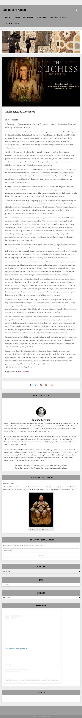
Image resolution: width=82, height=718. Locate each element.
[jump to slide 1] (37, 50)
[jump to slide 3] (41, 50)
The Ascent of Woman (59, 17)
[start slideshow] (34, 50)
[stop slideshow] (47, 50)
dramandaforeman (33, 680)
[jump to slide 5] (45, 50)
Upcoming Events (12, 24)
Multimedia (28, 17)
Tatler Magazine (23, 371)
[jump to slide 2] (39, 50)
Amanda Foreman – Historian (15, 680)
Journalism (42, 17)
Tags (41, 580)
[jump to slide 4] (43, 50)
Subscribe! (41, 556)
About (7, 17)
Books (17, 17)
